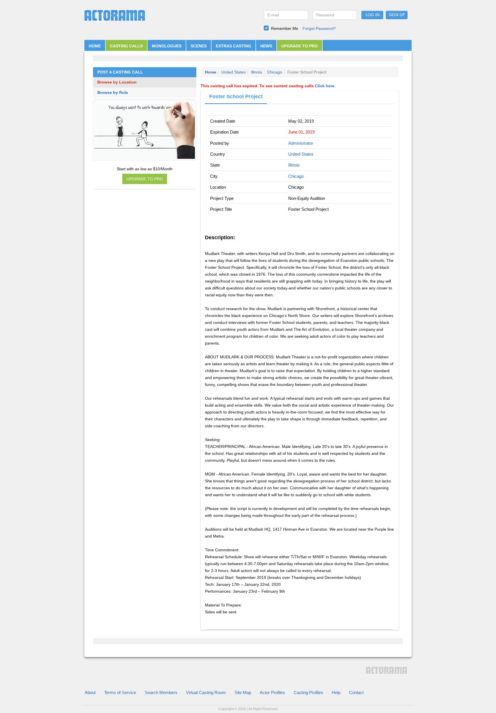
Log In (372, 15)
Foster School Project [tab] (236, 96)
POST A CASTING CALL (120, 72)
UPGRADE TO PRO (299, 46)
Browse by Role (112, 92)
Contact (356, 692)
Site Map (243, 692)
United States (233, 72)
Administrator (300, 143)
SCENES (199, 46)
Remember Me (284, 28)
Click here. (325, 86)
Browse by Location (117, 82)
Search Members (161, 692)
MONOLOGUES (166, 46)
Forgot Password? (319, 28)
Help (336, 692)
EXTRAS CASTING (233, 46)
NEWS (266, 46)
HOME (95, 46)
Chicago (274, 72)
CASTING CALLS (126, 46)
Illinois (256, 72)
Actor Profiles (272, 692)
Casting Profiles (308, 692)
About (90, 692)
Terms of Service (120, 692)
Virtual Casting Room (206, 692)
